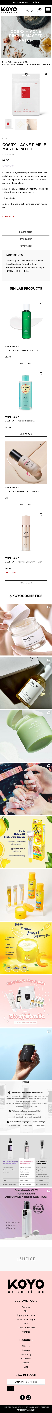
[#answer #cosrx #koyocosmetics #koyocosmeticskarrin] (26, 1107)
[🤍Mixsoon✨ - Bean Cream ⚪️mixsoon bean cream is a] (26, 629)
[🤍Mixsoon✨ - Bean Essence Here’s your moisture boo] (26, 683)
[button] (46, 74)
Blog (26, 1311)
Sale (26, 1367)
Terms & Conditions (26, 1328)
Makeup (26, 1350)
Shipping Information (26, 1315)
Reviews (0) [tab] (26, 246)
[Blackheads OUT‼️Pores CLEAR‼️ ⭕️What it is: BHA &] (26, 1214)
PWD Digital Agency (26, 1410)
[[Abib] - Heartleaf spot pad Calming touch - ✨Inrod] (26, 736)
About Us (26, 1307)
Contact (26, 1332)
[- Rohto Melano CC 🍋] (26, 895)
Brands (26, 1363)
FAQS (26, 1323)
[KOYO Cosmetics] (9, 10)
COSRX (6, 138)
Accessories (26, 1358)
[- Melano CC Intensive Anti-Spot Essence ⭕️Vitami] (26, 842)
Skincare (26, 1346)
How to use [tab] (25, 239)
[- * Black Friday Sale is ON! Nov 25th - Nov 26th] (26, 1001)
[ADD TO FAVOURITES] (28, 74)
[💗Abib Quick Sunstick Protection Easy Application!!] (26, 1054)
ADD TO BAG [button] (26, 364)
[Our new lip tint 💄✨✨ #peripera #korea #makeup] (26, 789)
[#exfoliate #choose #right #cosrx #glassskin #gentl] (26, 1161)
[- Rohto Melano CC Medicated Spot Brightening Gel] (26, 948)
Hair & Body (26, 1354)
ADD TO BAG (26, 505)
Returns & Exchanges (26, 1319)
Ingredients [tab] (25, 232)
